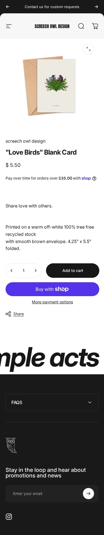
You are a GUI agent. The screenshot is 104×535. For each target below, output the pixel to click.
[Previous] (8, 6)
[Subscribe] (88, 493)
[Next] (96, 6)
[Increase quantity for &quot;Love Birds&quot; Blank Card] (35, 271)
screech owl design (25, 141)
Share (18, 313)
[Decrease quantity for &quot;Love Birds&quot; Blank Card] (11, 271)
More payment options (52, 301)
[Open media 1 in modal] (88, 49)
